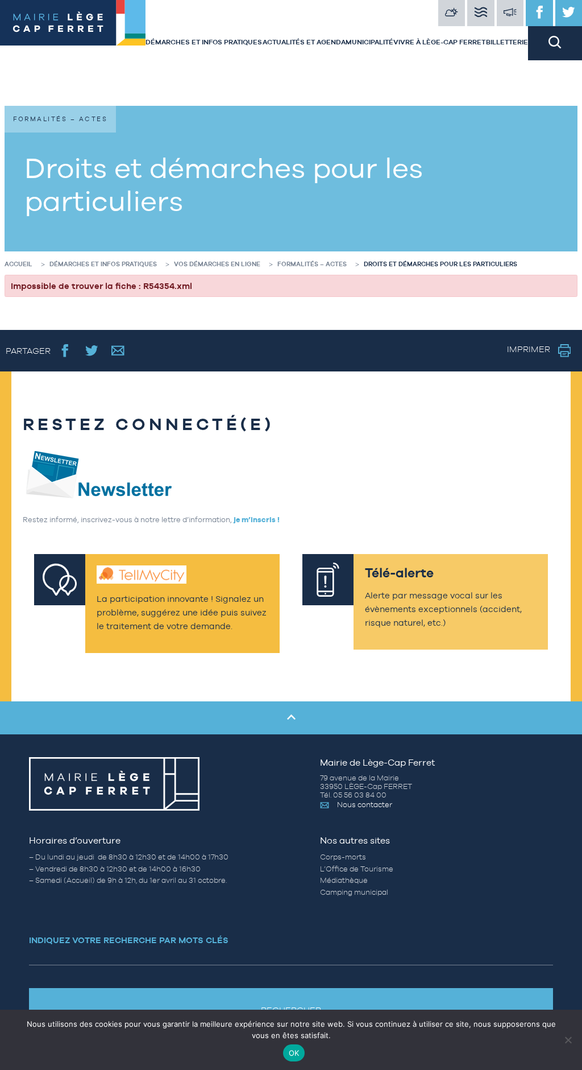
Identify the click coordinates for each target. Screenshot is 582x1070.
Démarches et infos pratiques (204, 42)
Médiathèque (344, 880)
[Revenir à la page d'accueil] (73, 30)
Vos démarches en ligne (217, 264)
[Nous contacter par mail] (118, 350)
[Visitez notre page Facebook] (539, 13)
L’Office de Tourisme (356, 869)
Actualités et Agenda (304, 42)
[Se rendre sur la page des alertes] (510, 13)
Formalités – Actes (312, 264)
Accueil (18, 264)
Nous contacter (364, 804)
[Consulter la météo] (451, 13)
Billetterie (507, 42)
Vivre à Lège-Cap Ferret (439, 42)
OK (294, 1052)
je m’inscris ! (257, 519)
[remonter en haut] (291, 717)
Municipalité (369, 42)
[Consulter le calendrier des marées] (480, 13)
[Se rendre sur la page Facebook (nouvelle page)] (65, 350)
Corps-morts (343, 857)
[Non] (567, 1040)
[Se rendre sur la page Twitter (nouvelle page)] (92, 350)
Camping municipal (354, 892)
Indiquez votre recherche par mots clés (128, 940)
